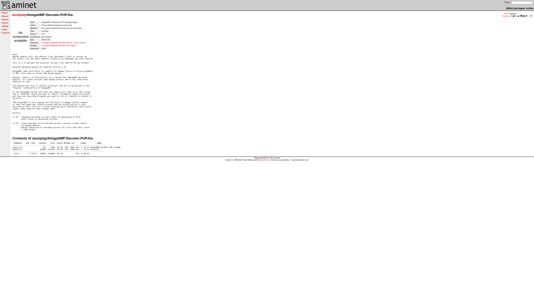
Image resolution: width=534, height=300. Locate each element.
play (23, 15)
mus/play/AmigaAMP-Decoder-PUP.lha (56, 43)
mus (15, 15)
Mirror (506, 13)
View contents (80, 43)
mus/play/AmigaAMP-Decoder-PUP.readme (58, 46)
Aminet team (265, 160)
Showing (505, 16)
